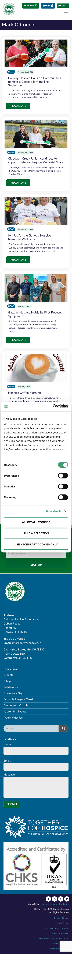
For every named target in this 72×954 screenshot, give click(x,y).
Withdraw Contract (59, 948)
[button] (66, 13)
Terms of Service (60, 933)
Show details (53, 511)
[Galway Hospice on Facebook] (48, 899)
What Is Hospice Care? (18, 699)
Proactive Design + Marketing (54, 904)
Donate (9, 675)
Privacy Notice (61, 918)
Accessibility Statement (57, 928)
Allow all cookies (36, 522)
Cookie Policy (62, 923)
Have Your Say (13, 693)
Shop (7, 681)
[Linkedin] (66, 899)
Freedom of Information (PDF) (54, 938)
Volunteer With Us (16, 705)
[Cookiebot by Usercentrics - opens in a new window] (52, 406)
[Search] (64, 728)
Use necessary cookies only (36, 544)
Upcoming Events (15, 711)
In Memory (11, 687)
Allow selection (36, 533)
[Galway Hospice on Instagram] (60, 899)
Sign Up (36, 565)
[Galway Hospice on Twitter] (54, 899)
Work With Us (13, 718)
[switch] (63, 475)
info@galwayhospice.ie (26, 643)
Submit (11, 804)
